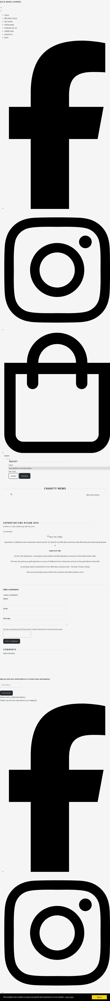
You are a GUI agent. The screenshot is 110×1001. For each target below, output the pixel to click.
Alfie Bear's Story (10, 18)
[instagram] (57, 329)
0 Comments (7, 531)
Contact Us (8, 34)
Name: (5, 599)
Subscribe (6, 693)
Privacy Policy (40, 629)
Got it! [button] (99, 997)
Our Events (8, 21)
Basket (13, 476)
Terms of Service (53, 629)
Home (6, 15)
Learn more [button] (69, 997)
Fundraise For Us (10, 28)
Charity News (9, 25)
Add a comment (9, 653)
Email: (5, 608)
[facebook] (57, 208)
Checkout (24, 476)
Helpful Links (9, 31)
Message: (7, 618)
